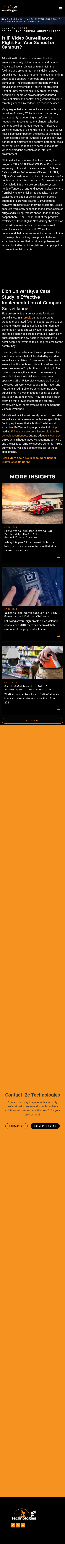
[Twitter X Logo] (18, 1525)
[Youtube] (23, 1525)
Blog (14, 19)
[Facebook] (13, 1525)
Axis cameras (52, 435)
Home (5, 19)
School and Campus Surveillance (31, 31)
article (27, 317)
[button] (60, 8)
